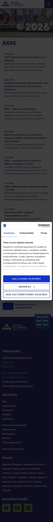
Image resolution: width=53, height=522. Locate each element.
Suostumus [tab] (9, 233)
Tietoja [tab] (43, 233)
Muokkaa (25, 287)
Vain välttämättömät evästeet (27, 294)
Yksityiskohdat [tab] (26, 233)
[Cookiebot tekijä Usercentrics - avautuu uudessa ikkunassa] (38, 225)
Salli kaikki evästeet (26, 279)
